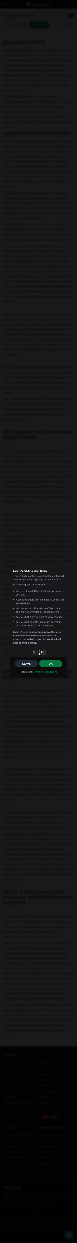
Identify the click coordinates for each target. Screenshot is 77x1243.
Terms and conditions (45, 672)
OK (51, 663)
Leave (26, 663)
